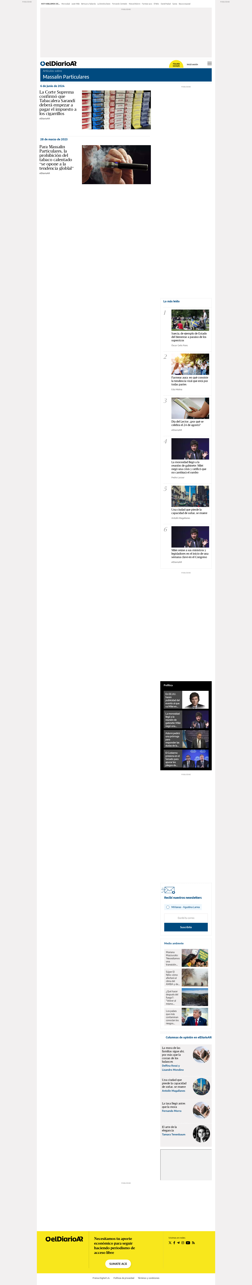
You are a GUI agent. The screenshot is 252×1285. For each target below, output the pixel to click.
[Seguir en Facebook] (174, 1242)
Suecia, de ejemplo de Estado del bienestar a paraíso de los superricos (189, 337)
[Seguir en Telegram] (178, 1242)
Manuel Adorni (134, 4)
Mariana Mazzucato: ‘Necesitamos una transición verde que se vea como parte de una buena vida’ (173, 958)
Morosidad (66, 4)
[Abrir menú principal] (209, 63)
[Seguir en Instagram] (182, 1242)
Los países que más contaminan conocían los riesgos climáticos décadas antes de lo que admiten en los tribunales (172, 1017)
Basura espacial (184, 4)
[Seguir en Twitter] (170, 1242)
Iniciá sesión (192, 64)
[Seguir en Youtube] (188, 1242)
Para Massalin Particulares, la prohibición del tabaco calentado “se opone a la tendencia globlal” (56, 157)
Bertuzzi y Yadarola (88, 4)
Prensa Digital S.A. (101, 1278)
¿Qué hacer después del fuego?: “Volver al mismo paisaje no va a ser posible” (172, 997)
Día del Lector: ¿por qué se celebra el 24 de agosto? (187, 423)
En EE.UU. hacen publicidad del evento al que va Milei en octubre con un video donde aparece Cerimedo (172, 700)
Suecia (174, 4)
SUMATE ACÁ (118, 1264)
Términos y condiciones (148, 1278)
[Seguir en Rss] (193, 1242)
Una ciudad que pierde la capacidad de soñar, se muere (189, 511)
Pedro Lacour (177, 477)
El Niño (156, 4)
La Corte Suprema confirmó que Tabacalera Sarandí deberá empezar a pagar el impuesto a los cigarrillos (58, 102)
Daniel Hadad (166, 4)
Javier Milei (76, 4)
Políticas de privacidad (123, 1278)
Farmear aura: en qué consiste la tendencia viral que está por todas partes (189, 381)
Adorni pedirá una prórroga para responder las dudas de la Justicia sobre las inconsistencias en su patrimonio (173, 739)
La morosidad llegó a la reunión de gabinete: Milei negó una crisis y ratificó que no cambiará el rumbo (188, 467)
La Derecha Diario (103, 4)
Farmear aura (147, 4)
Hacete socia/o (176, 65)
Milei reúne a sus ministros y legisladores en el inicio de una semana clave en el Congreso (189, 553)
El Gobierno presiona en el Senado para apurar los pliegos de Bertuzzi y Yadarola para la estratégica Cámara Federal (172, 759)
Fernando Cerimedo (119, 4)
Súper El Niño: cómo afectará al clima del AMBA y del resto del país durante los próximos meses (172, 978)
